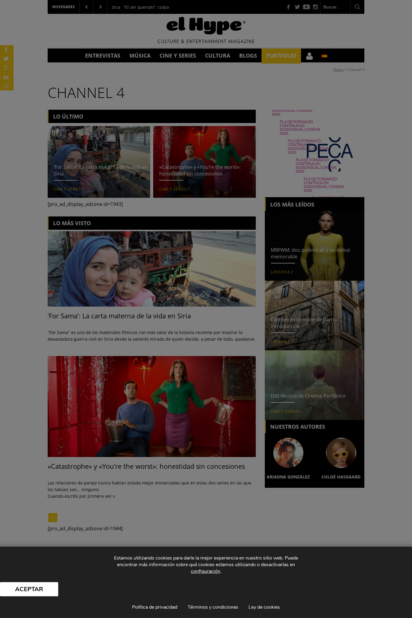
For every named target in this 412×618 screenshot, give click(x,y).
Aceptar (29, 589)
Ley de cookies (264, 607)
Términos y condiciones (213, 607)
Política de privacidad (154, 607)
